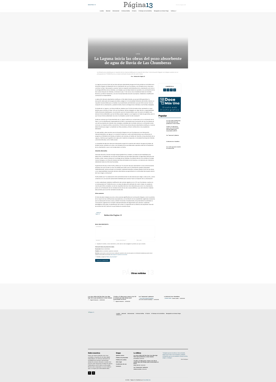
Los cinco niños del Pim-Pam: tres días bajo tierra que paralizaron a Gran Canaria (173, 122)
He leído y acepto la (107, 256)
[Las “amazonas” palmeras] (161, 135)
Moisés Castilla (175, 298)
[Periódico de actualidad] (138, 5)
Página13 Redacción (94, 300)
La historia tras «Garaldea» (173, 141)
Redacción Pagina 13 (139, 76)
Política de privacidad (111, 256)
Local (138, 54)
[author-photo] (89, 300)
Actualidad (136, 358)
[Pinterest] (171, 90)
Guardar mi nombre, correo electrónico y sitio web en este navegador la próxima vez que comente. (121, 243)
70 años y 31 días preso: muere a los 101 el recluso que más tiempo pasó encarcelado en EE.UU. (172, 128)
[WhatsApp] (174, 90)
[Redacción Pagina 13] (98, 215)
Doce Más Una (146, 379)
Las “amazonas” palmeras (172, 135)
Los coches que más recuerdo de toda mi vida (173, 147)
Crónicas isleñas (137, 369)
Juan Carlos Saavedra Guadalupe (145, 299)
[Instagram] (93, 373)
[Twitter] (168, 90)
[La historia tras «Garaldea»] (161, 141)
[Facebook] (164, 90)
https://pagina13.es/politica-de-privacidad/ (119, 254)
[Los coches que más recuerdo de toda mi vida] (161, 147)
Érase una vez (137, 365)
